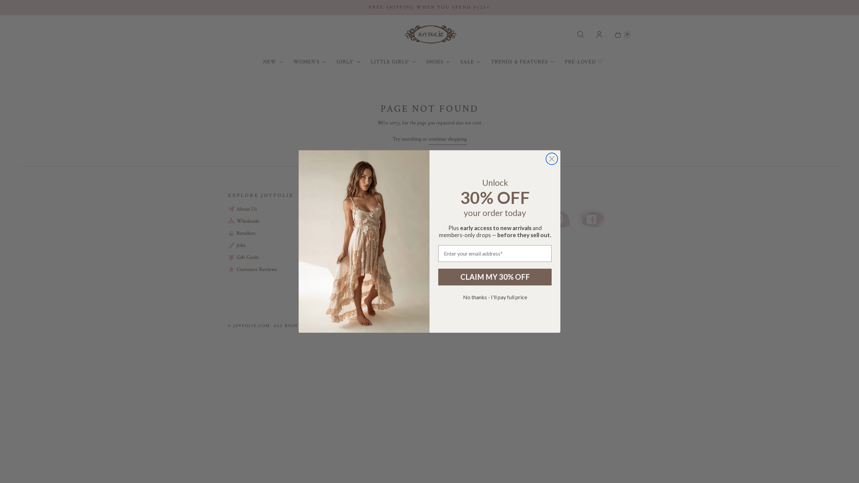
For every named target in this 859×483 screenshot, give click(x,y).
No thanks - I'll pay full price (495, 297)
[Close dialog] (552, 159)
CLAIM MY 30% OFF (495, 276)
